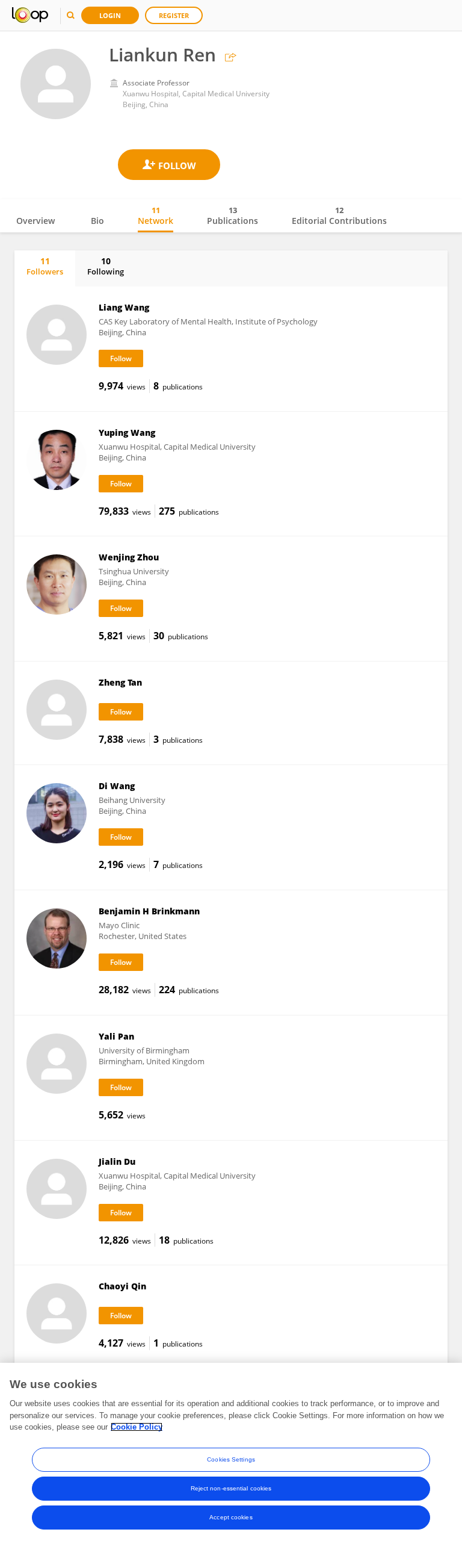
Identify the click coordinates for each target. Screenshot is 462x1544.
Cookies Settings (231, 1459)
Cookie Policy (136, 1426)
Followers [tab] (44, 266)
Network (155, 215)
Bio (97, 220)
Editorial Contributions (339, 215)
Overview (35, 220)
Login (110, 15)
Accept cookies (230, 1517)
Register (174, 15)
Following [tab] (105, 266)
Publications (232, 215)
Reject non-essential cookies (231, 1488)
